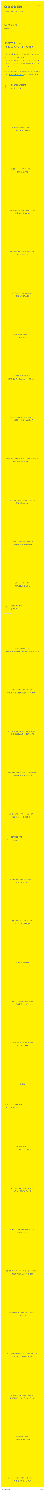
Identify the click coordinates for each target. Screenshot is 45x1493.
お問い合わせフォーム (16, 74)
